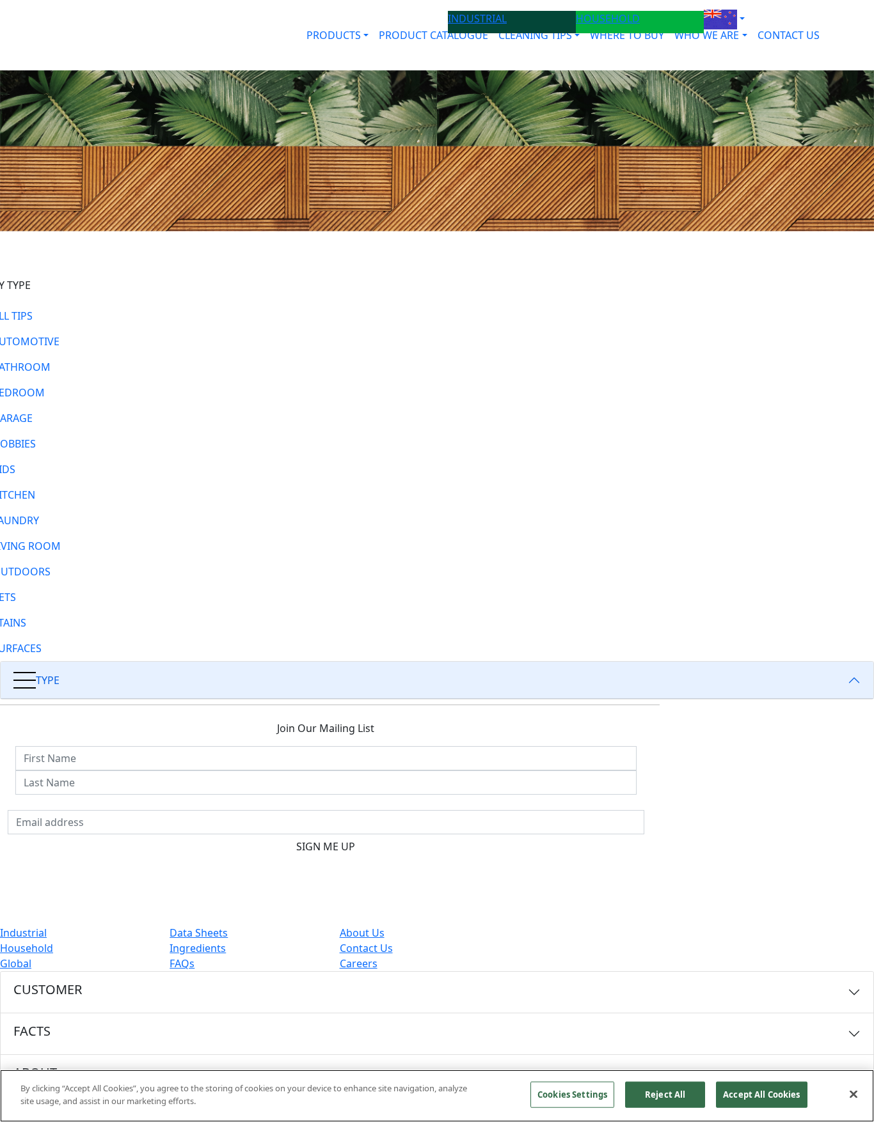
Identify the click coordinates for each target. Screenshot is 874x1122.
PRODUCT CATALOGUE (433, 35)
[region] (437, 1096)
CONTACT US (789, 35)
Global (15, 963)
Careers (358, 963)
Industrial (23, 933)
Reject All (665, 1094)
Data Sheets (199, 933)
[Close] (853, 1094)
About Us (362, 933)
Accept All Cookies (761, 1094)
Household (26, 948)
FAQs (182, 963)
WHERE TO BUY (627, 35)
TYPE (48, 680)
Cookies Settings (572, 1094)
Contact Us (366, 948)
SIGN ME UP (325, 846)
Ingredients (198, 948)
